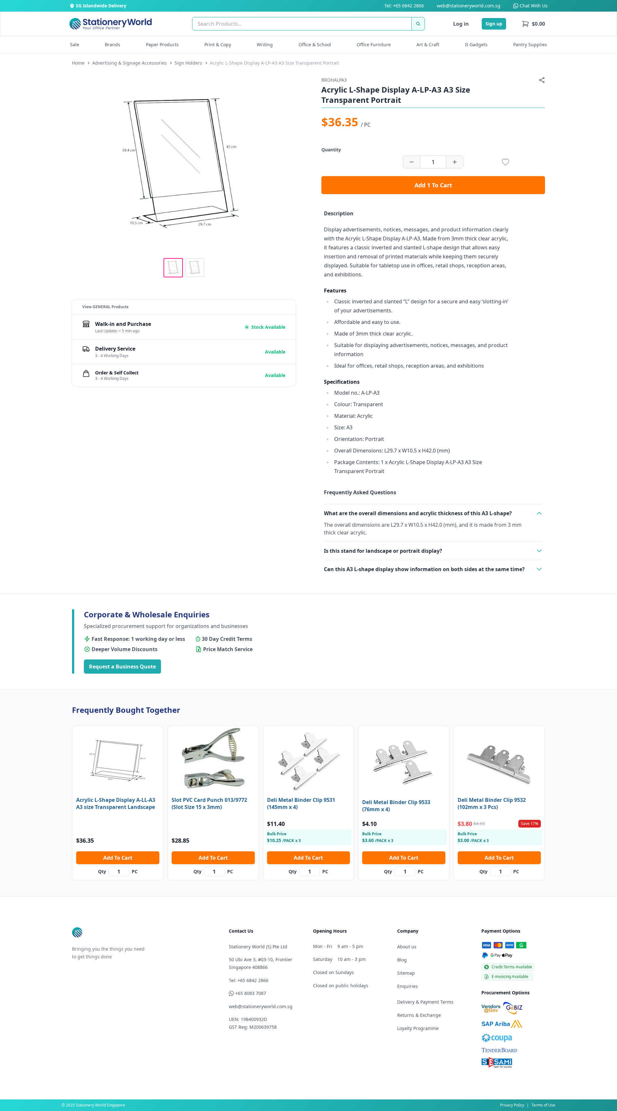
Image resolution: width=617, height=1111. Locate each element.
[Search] (418, 24)
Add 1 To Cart (433, 185)
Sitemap (406, 973)
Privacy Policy (512, 1105)
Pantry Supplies (530, 44)
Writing (265, 44)
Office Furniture (374, 44)
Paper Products (162, 44)
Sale (74, 44)
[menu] (533, 23)
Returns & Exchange (419, 1015)
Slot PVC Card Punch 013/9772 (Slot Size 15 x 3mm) (209, 803)
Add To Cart (117, 857)
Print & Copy (217, 44)
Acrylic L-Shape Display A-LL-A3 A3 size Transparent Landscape (115, 803)
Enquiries (407, 986)
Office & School (315, 44)
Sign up (494, 24)
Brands (112, 44)
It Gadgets (476, 44)
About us (406, 947)
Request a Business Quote (122, 666)
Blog (402, 960)
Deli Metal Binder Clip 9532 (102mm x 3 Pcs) (492, 803)
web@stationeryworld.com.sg (468, 6)
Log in (461, 23)
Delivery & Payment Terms (425, 1002)
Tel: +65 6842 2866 (404, 6)
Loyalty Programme (418, 1028)
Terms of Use (543, 1105)
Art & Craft (427, 44)
